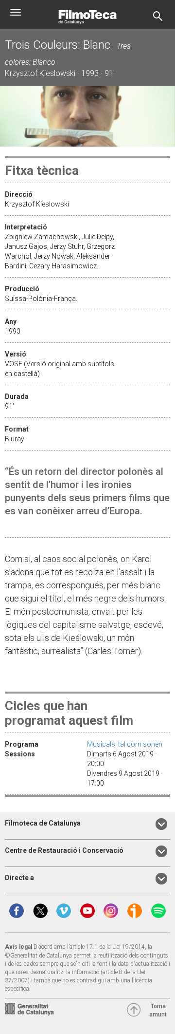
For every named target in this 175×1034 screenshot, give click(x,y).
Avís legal (18, 946)
